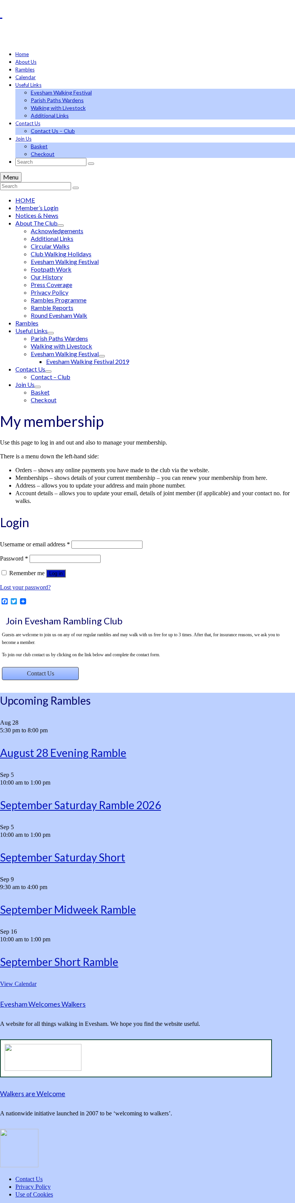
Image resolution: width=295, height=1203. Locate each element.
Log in (56, 573)
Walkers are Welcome (32, 1093)
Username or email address (35, 544)
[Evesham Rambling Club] (147, 12)
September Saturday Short (62, 857)
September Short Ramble (59, 961)
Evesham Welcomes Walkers (43, 1004)
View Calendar (18, 984)
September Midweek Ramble (68, 909)
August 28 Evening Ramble (63, 752)
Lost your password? (25, 587)
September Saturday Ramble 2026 (80, 804)
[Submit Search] (91, 164)
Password (14, 558)
